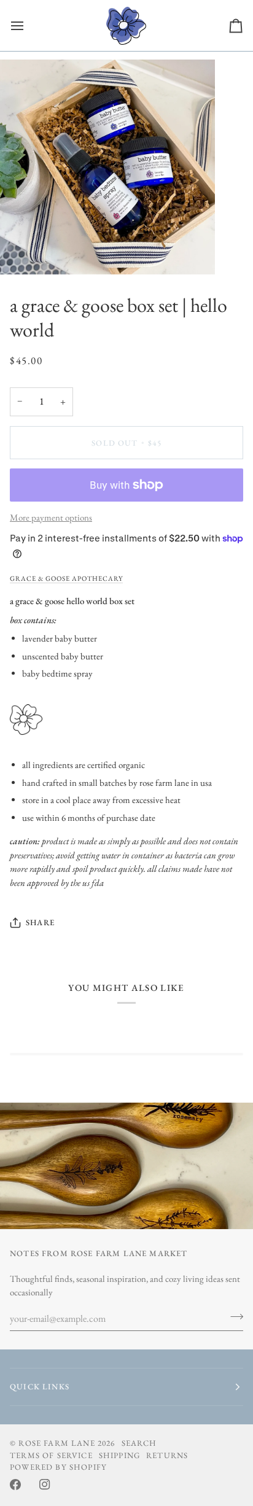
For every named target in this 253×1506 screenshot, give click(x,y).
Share (40, 922)
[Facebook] (15, 1484)
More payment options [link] (51, 517)
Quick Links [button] (39, 1386)
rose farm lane (56, 1443)
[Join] (233, 1317)
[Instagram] (44, 1484)
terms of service (51, 1455)
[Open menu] (28, 25)
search (139, 1443)
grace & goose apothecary (66, 578)
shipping (119, 1455)
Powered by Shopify (58, 1467)
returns (167, 1455)
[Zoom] (23, 251)
